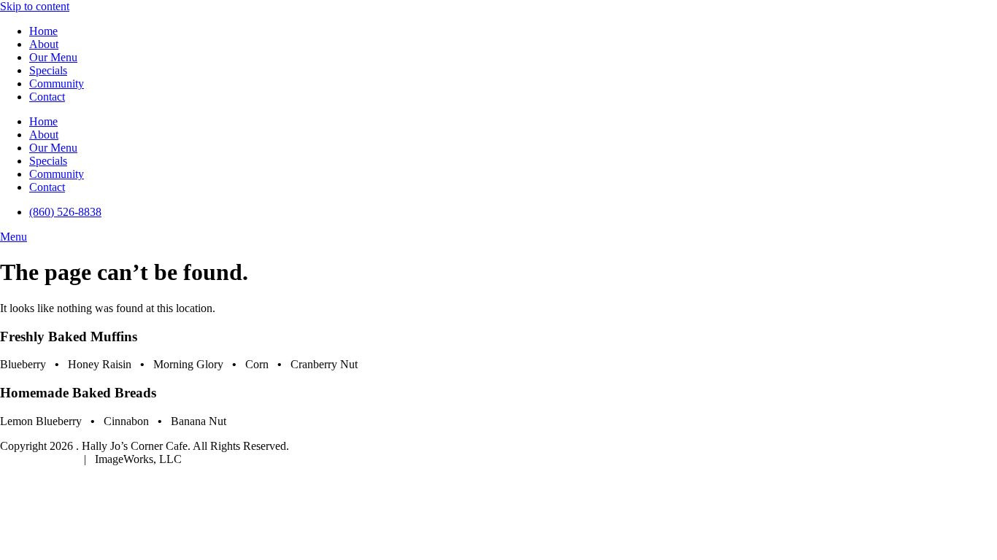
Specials (48, 70)
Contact (47, 96)
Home (43, 31)
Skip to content (34, 6)
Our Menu (53, 57)
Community (56, 83)
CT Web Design (39, 459)
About (43, 44)
